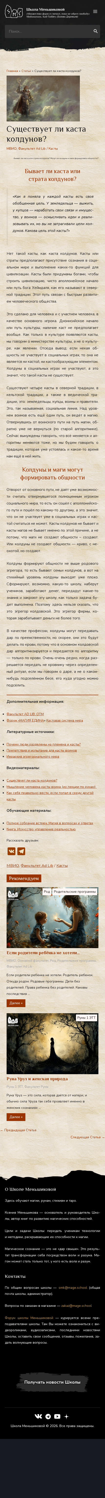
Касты (53, 148)
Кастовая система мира (64, 720)
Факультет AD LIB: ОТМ (25, 714)
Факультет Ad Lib (32, 148)
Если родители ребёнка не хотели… (43, 952)
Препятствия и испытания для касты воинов (42, 750)
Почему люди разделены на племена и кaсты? (44, 744)
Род (47, 891)
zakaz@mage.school (76, 1305)
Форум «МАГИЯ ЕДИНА (25, 720)
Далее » (16, 1003)
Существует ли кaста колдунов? (32, 780)
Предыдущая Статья (18, 1130)
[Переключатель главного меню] (95, 12)
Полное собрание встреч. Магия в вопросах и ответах (50, 823)
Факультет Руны (36, 1087)
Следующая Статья (88, 1137)
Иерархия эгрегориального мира (33, 756)
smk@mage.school (73, 1287)
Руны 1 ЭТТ (86, 1017)
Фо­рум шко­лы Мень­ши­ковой (29, 1318)
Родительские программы (75, 891)
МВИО (12, 148)
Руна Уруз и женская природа (37, 1078)
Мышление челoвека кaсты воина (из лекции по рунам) (51, 786)
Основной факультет (33, 961)
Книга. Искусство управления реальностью (41, 829)
